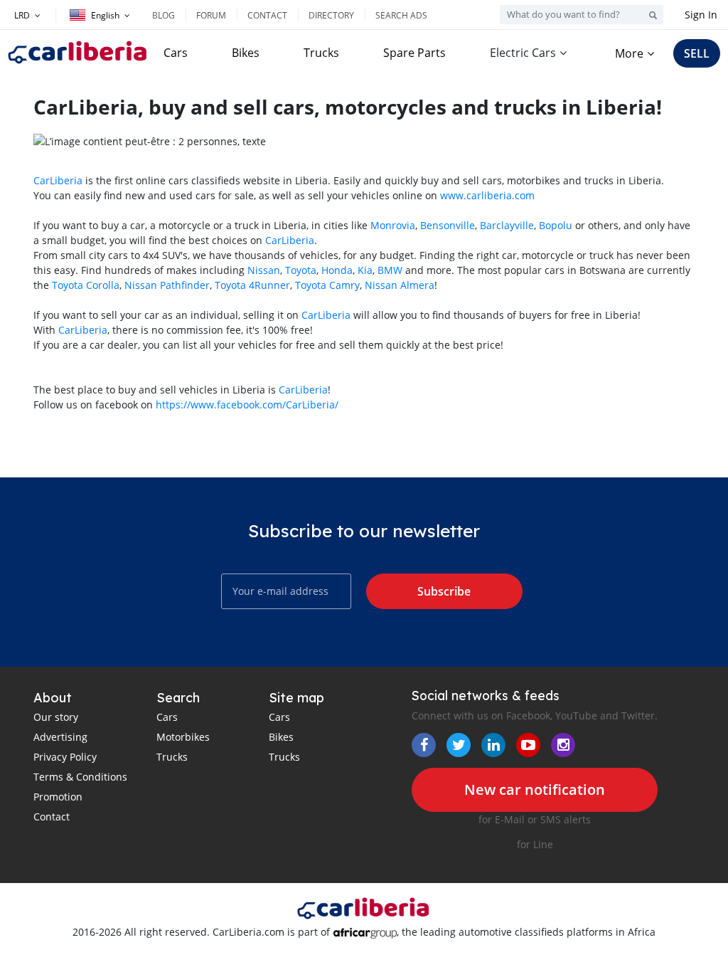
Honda (337, 270)
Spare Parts (414, 52)
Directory (331, 15)
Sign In (701, 14)
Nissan (263, 270)
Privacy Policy (65, 757)
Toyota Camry (327, 285)
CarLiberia (57, 180)
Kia (365, 270)
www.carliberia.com (487, 195)
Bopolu (555, 225)
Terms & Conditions (80, 776)
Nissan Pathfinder (167, 285)
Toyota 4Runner (252, 285)
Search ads (401, 15)
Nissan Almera (399, 285)
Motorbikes (183, 737)
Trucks (321, 52)
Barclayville (507, 225)
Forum (211, 15)
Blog (163, 15)
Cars (176, 52)
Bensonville (447, 225)
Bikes (245, 52)
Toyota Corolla (85, 285)
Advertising (60, 737)
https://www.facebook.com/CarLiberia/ (247, 404)
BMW (390, 270)
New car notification (534, 789)
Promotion (57, 796)
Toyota (300, 270)
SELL (697, 53)
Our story (55, 717)
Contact (267, 15)
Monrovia (392, 225)
